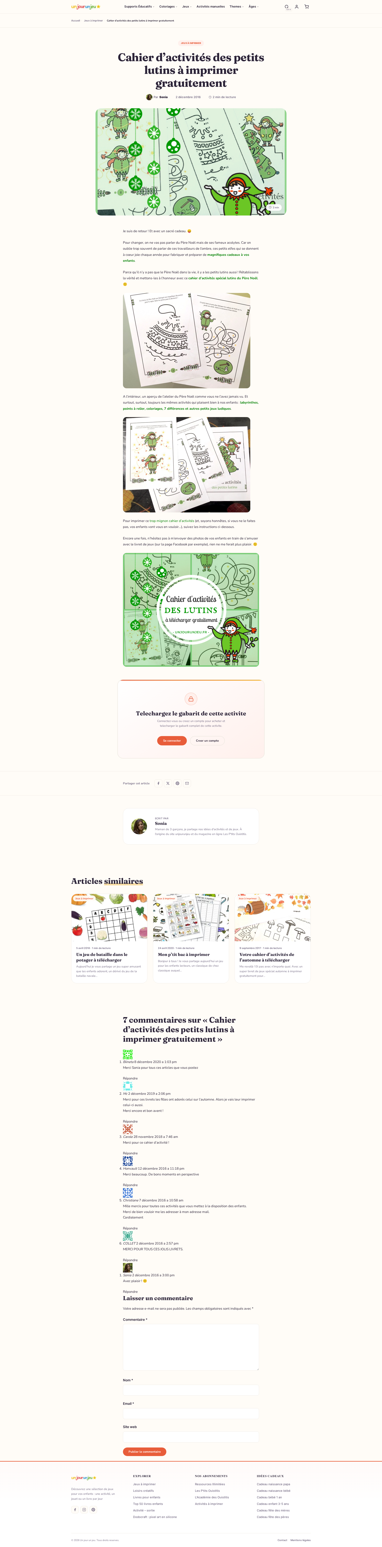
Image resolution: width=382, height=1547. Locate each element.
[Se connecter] (296, 7)
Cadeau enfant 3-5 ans (273, 1504)
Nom (128, 1380)
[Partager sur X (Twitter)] (168, 783)
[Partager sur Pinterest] (177, 783)
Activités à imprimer (209, 1504)
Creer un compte (207, 741)
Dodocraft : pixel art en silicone (155, 1517)
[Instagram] (84, 1509)
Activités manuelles (211, 6)
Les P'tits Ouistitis (207, 1491)
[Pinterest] (93, 1509)
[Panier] (306, 7)
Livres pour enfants (146, 1497)
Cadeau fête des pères (273, 1517)
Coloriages (167, 6)
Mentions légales (300, 1540)
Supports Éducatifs (138, 6)
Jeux (185, 6)
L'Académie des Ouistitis (212, 1497)
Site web (130, 1427)
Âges (252, 6)
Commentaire (135, 1320)
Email (128, 1404)
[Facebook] (75, 1509)
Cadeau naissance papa (273, 1484)
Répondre (130, 1078)
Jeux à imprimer (191, 43)
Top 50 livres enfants (148, 1504)
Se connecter (172, 741)
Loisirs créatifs (143, 1491)
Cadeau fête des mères (273, 1510)
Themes (235, 6)
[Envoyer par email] (187, 783)
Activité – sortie (144, 1510)
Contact (282, 1540)
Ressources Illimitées (210, 1484)
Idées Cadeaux (270, 1476)
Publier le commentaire (145, 1452)
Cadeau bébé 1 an (269, 1497)
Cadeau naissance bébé (273, 1491)
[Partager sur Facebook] (158, 783)
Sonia (161, 823)
